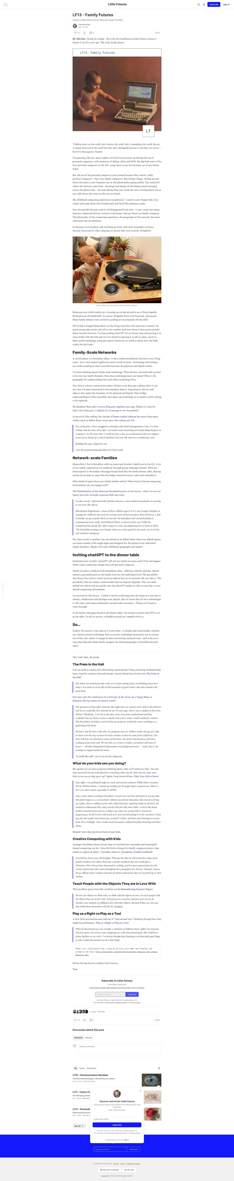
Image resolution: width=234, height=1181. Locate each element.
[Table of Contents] (2, 590)
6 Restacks (101, 1011)
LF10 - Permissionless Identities (90, 1075)
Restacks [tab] (88, 1038)
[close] (140, 1091)
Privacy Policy (135, 1133)
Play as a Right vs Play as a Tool (112, 923)
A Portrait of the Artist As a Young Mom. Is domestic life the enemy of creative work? (112, 699)
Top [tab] (75, 1068)
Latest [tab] (81, 1068)
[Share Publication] (204, 4)
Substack (105, 1176)
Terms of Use (128, 1130)
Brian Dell (86, 1098)
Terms (122, 1163)
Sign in (226, 4)
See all (78, 1126)
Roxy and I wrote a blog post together (105, 407)
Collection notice (133, 1163)
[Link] (69, 352)
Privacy (116, 1163)
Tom (75, 969)
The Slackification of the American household (96, 491)
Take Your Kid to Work (146, 776)
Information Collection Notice (116, 1133)
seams (139, 547)
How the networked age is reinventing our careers (94, 1078)
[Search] (198, 4)
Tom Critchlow (84, 25)
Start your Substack (110, 1170)
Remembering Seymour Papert (136, 889)
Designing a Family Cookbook (136, 852)
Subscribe (213, 4)
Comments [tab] (78, 1038)
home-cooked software (124, 416)
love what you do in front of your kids (101, 832)
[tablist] (83, 1037)
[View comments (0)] (84, 32)
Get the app (129, 1170)
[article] (117, 1080)
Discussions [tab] (91, 1068)
